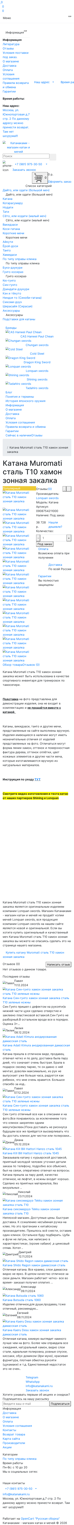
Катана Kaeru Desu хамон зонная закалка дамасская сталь (32, 1332)
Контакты (9, 1430)
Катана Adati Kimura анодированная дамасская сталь (36, 1047)
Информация (15, 405)
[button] (43, 82)
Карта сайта (11, 1438)
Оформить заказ (59, 181)
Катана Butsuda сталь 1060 (22, 1300)
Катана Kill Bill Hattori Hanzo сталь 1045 (31, 1153)
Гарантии (9, 91)
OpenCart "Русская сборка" (40, 1518)
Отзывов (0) (31, 664)
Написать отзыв (58, 964)
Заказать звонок (24, 169)
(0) (50, 489)
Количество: (45, 531)
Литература (11, 44)
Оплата (8, 70)
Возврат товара (14, 1434)
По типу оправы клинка (19, 1458)
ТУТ (37, 779)
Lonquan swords (47, 498)
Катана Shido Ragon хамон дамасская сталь (34, 1265)
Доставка (9, 65)
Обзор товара (12, 664)
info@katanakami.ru (16, 1494)
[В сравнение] (68, 489)
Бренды (11, 328)
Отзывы (8, 48)
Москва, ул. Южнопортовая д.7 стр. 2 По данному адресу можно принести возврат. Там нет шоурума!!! (16, 123)
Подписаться (60, 1403)
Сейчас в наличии (18, 435)
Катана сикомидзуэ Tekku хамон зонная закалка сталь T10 (31, 1211)
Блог (9, 392)
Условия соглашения (17, 1426)
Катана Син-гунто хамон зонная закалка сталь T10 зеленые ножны (36, 1000)
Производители (14, 1443)
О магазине (11, 61)
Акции (7, 1447)
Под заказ (45, 544)
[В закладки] (64, 489)
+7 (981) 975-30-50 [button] (18, 1488)
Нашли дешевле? (55, 524)
